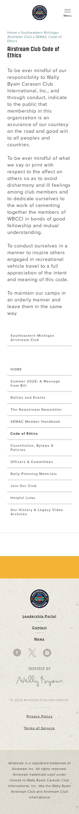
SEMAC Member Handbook (35, 422)
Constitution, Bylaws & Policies (32, 448)
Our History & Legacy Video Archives (37, 512)
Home (12, 33)
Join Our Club (24, 486)
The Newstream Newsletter (36, 410)
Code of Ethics (24, 434)
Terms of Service (39, 728)
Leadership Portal (39, 616)
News (39, 639)
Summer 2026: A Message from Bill (35, 383)
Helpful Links (23, 498)
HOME (16, 369)
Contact (39, 628)
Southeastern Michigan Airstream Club (32, 338)
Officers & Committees (32, 462)
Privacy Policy (40, 716)
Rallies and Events (28, 398)
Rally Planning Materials (34, 474)
